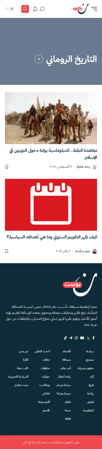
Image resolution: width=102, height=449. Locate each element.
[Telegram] (70, 338)
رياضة (90, 393)
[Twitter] (88, 338)
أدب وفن (65, 368)
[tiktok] (65, 338)
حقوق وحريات (85, 368)
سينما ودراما (64, 393)
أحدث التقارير (42, 351)
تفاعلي (46, 393)
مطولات (45, 368)
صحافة (66, 359)
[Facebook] (93, 338)
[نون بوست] (81, 9)
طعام (68, 402)
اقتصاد (67, 351)
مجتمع (90, 359)
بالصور (46, 410)
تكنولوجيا (88, 410)
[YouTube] (82, 338)
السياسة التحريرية (18, 376)
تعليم (91, 402)
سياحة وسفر (63, 385)
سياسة (90, 351)
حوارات (46, 376)
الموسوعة (44, 402)
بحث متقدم (21, 385)
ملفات (46, 359)
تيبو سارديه (82, 251)
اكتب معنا (22, 368)
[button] (93, 9)
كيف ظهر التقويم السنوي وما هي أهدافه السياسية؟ (52, 236)
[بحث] (42, 9)
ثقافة (68, 419)
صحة (68, 410)
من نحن (23, 351)
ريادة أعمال (64, 376)
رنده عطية (83, 167)
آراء (92, 376)
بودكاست (44, 385)
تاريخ (91, 385)
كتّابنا (25, 359)
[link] (39, 59)
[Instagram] (76, 338)
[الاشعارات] (35, 9)
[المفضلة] (25, 9)
